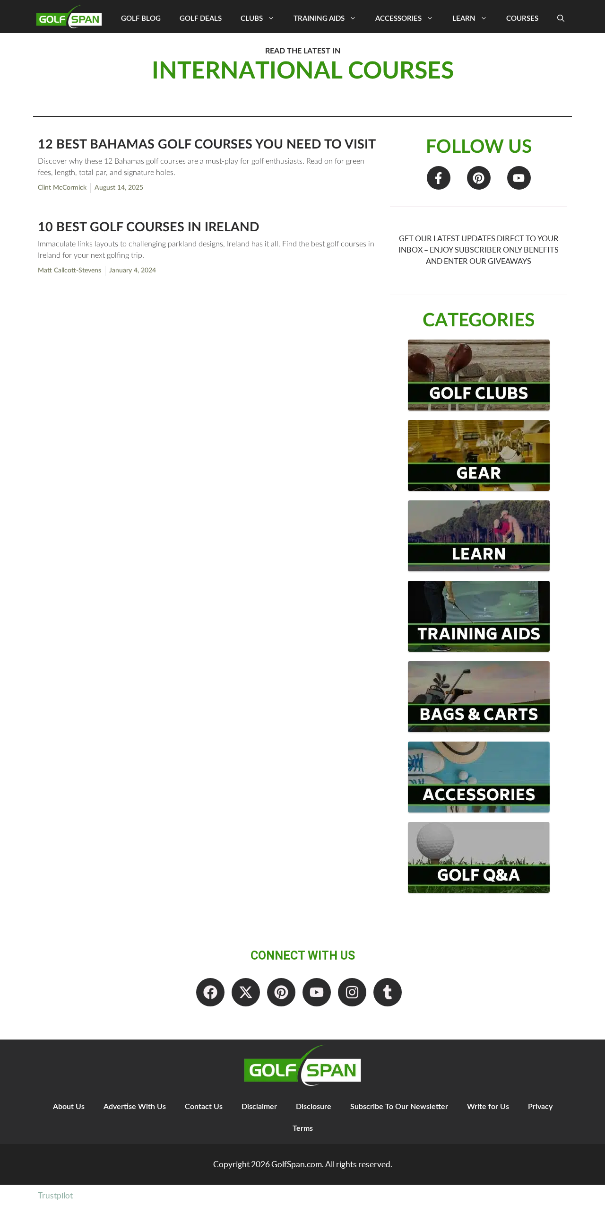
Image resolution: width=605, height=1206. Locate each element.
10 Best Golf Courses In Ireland (148, 227)
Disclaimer (259, 1106)
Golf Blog (141, 18)
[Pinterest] (479, 178)
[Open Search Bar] (561, 18)
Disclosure (313, 1106)
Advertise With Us (135, 1106)
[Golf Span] (71, 16)
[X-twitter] (246, 992)
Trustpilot (55, 1195)
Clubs (252, 18)
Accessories (398, 18)
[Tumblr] (387, 992)
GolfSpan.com (296, 1164)
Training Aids (319, 18)
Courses (522, 18)
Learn (463, 18)
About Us (69, 1106)
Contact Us (204, 1106)
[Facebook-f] (438, 178)
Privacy (540, 1106)
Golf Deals (201, 18)
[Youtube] (519, 178)
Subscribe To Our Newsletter (399, 1106)
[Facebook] (210, 992)
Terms (303, 1128)
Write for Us (488, 1106)
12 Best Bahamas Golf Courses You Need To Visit (207, 144)
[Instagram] (352, 992)
